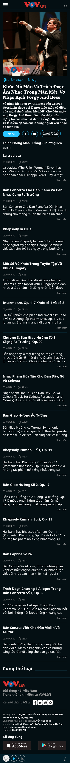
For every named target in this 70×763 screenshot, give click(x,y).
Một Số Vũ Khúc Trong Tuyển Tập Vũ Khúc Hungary (32, 265)
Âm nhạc (17, 80)
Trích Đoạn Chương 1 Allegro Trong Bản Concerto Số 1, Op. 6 (32, 590)
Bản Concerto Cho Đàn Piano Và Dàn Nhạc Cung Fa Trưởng (33, 192)
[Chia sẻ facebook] (25, 134)
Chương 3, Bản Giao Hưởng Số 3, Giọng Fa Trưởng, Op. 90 (29, 339)
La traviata (12, 155)
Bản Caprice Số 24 (17, 554)
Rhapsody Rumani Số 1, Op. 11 (27, 450)
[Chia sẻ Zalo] (34, 134)
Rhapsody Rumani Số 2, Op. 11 (27, 519)
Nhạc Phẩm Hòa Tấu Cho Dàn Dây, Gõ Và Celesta (33, 378)
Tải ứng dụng (13, 737)
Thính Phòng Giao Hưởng (22, 143)
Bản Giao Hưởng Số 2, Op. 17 (26, 484)
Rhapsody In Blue (17, 229)
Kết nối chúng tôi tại (17, 702)
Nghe (11, 134)
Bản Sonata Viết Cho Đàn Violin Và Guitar (31, 629)
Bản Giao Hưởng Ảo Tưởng (25, 415)
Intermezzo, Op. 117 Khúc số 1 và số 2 (33, 302)
